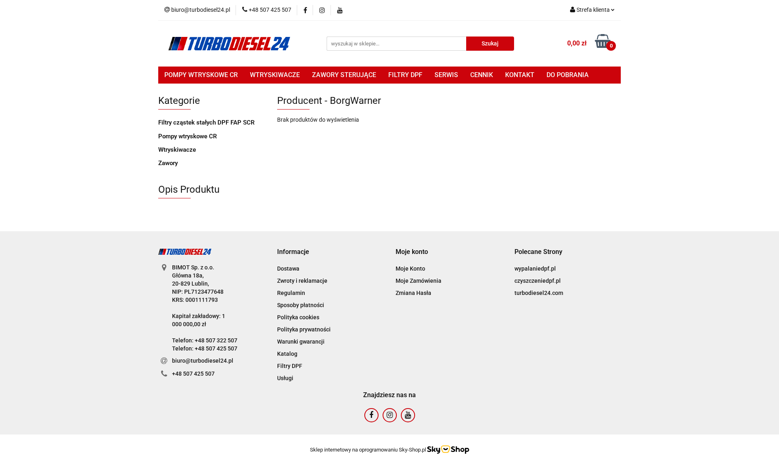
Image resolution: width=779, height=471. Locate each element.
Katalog (287, 354)
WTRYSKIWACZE (275, 75)
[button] (293, 252)
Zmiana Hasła (413, 293)
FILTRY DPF (405, 75)
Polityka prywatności (304, 329)
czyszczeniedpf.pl (537, 280)
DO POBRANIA (568, 75)
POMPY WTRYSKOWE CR (201, 75)
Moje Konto (410, 268)
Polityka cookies (298, 317)
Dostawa (288, 268)
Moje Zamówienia (418, 280)
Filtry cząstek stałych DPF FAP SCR (206, 122)
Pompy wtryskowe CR (187, 136)
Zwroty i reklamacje (302, 280)
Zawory (168, 163)
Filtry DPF (289, 366)
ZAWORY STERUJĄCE (344, 75)
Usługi (285, 378)
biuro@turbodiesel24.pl (202, 360)
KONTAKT (519, 75)
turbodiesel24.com (538, 293)
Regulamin (291, 293)
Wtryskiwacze (177, 149)
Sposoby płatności (300, 305)
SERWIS (446, 75)
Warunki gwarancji (301, 341)
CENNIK (481, 75)
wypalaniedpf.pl (535, 268)
